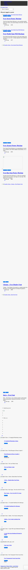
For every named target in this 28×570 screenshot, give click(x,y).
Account (6, 5)
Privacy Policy (9, 566)
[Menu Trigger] (25, 3)
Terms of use (3, 566)
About (5, 2)
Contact (6, 3)
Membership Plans (8, 1)
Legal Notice (15, 566)
